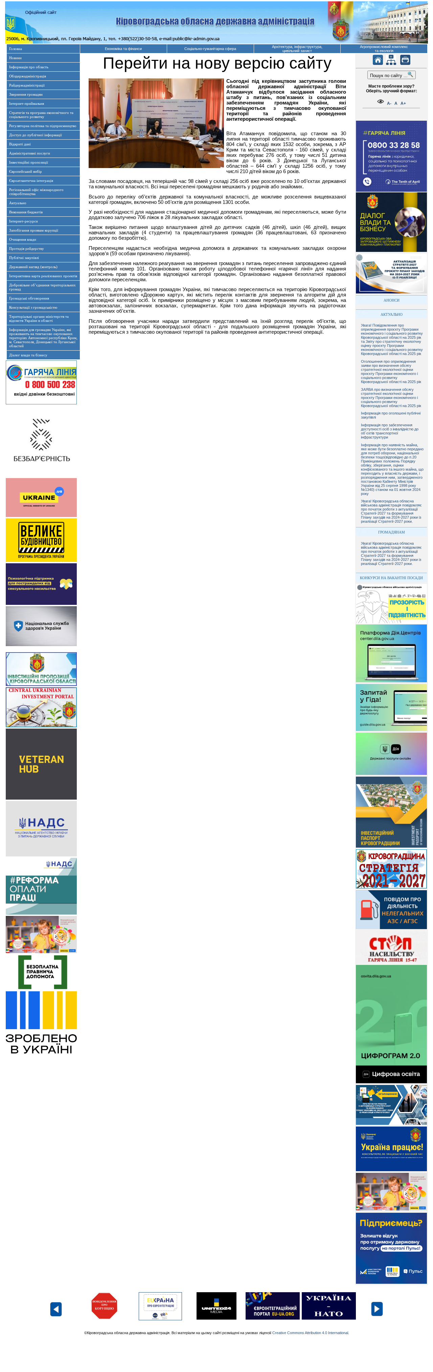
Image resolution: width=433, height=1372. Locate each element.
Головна (15, 49)
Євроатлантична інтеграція (31, 181)
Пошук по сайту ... (389, 75)
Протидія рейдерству (26, 248)
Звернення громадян (26, 94)
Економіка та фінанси (123, 49)
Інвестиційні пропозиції (28, 162)
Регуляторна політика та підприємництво (42, 126)
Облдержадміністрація (27, 76)
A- (389, 103)
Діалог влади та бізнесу (28, 355)
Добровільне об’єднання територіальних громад (42, 287)
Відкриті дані (20, 144)
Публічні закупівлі (24, 258)
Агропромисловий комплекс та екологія (384, 49)
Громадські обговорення (29, 298)
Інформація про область (28, 67)
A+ (403, 103)
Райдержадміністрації (27, 85)
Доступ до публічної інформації (35, 135)
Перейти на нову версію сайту (217, 63)
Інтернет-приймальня (26, 103)
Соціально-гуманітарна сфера (210, 49)
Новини (15, 58)
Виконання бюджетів (26, 212)
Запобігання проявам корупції (33, 230)
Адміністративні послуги (29, 153)
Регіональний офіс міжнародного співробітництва (36, 192)
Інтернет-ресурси (23, 221)
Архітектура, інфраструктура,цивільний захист (297, 49)
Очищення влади (22, 239)
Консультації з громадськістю (33, 307)
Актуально (17, 203)
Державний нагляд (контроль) (33, 267)
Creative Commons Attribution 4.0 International (310, 1333)
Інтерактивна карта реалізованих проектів (43, 276)
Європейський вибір (25, 171)
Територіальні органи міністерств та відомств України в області (39, 318)
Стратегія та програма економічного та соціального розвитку (41, 115)
